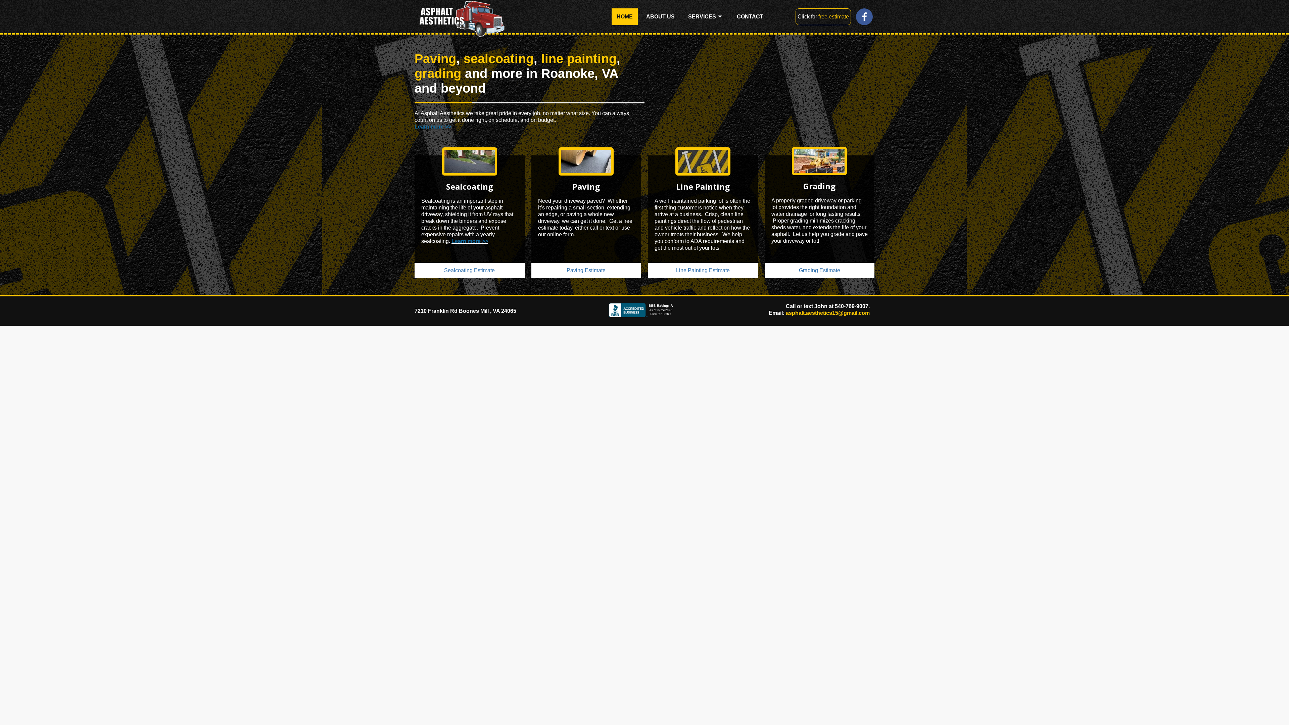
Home (625, 16)
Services (702, 16)
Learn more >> (433, 127)
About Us (660, 16)
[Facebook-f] (864, 16)
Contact (750, 16)
